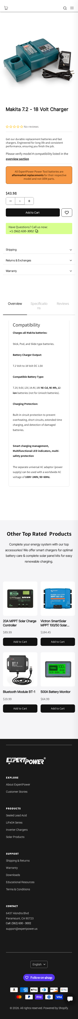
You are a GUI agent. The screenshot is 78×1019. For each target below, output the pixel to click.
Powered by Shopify (55, 1008)
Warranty (12, 867)
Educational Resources (20, 882)
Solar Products (15, 837)
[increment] (29, 201)
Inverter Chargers (17, 829)
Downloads (13, 875)
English (37, 964)
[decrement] (10, 201)
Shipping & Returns (18, 860)
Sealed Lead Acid (16, 815)
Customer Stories (16, 791)
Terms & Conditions (18, 889)
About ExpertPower (18, 784)
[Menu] (70, 8)
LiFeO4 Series (14, 822)
